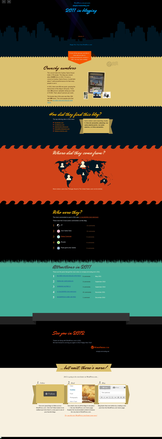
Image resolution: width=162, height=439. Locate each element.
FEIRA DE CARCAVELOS (65, 281)
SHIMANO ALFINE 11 (64, 286)
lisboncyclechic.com (61, 131)
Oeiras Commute (66, 236)
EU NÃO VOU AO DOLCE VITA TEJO (69, 276)
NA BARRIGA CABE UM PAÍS (66, 297)
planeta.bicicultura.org (61, 127)
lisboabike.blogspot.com (62, 129)
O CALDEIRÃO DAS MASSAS (88, 217)
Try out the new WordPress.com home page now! (81, 415)
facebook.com (59, 122)
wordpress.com (59, 124)
